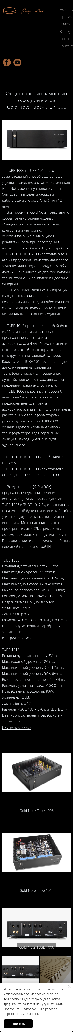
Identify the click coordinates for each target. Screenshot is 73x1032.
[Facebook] (7, 62)
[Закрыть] (69, 986)
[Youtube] (17, 62)
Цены (64, 38)
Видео (65, 24)
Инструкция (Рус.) (16, 637)
